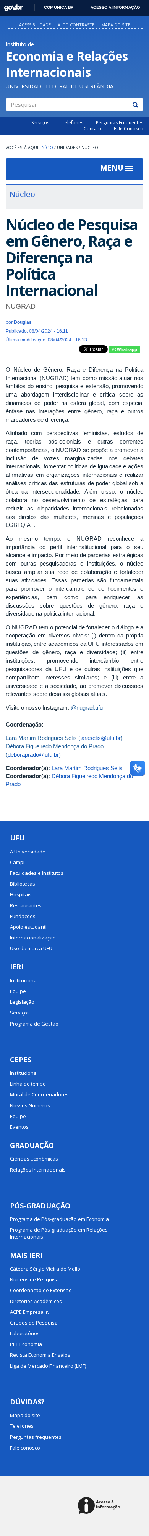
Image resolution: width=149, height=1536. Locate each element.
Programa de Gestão (34, 1023)
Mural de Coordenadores (39, 1094)
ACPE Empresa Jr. (29, 1311)
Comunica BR (58, 7)
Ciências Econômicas (34, 1158)
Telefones (72, 122)
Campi (17, 862)
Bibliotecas (22, 883)
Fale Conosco (128, 128)
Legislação (22, 1001)
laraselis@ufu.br (100, 738)
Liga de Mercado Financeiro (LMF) (48, 1365)
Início (46, 147)
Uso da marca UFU (31, 948)
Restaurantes (26, 905)
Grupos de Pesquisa (34, 1322)
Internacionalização (33, 937)
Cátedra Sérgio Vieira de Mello (45, 1268)
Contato (92, 128)
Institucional (24, 980)
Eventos (19, 1126)
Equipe (18, 991)
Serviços (40, 122)
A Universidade (27, 851)
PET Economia (26, 1344)
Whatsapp (126, 349)
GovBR (11, 5)
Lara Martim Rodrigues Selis (87, 768)
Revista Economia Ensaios (40, 1354)
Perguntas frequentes (36, 1437)
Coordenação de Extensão (41, 1290)
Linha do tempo (28, 1083)
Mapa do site (115, 25)
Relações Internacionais (38, 1169)
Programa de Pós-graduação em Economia (59, 1219)
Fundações (23, 916)
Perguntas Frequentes (119, 122)
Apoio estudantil (29, 926)
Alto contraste (76, 25)
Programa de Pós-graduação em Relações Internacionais (59, 1233)
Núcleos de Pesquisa (34, 1279)
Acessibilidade (35, 25)
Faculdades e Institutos (36, 873)
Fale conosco (25, 1447)
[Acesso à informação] (100, 1506)
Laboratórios (25, 1333)
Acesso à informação (115, 7)
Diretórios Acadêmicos (36, 1301)
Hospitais (21, 894)
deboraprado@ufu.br (33, 754)
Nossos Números (30, 1105)
